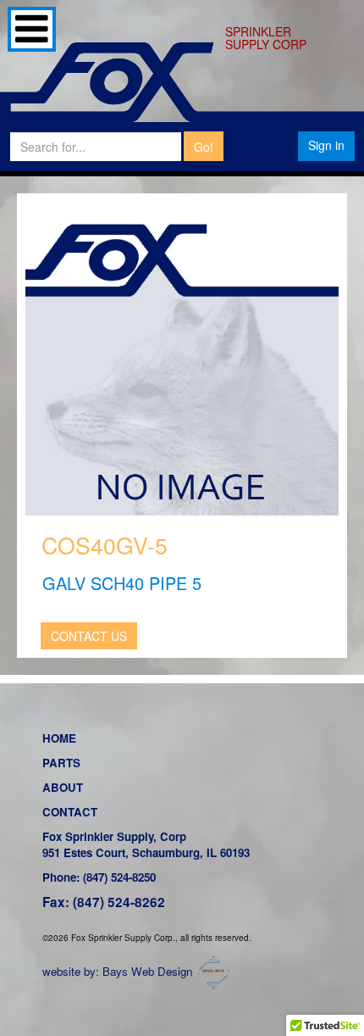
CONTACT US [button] (89, 635)
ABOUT (62, 787)
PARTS (61, 763)
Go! (203, 146)
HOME (59, 738)
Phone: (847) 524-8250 (99, 877)
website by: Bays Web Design (117, 971)
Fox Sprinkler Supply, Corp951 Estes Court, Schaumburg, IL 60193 (146, 844)
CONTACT (69, 812)
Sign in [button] (326, 144)
